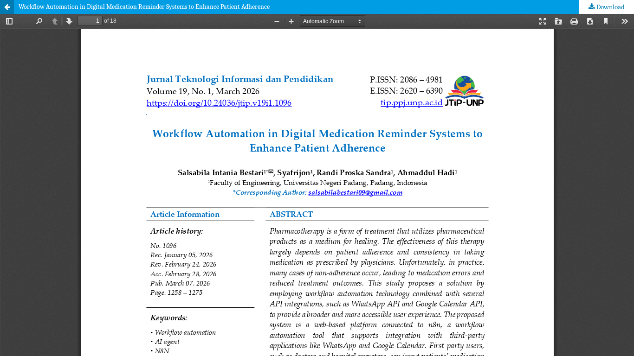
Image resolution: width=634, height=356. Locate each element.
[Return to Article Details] (7, 7)
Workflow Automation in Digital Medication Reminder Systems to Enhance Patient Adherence (144, 7)
